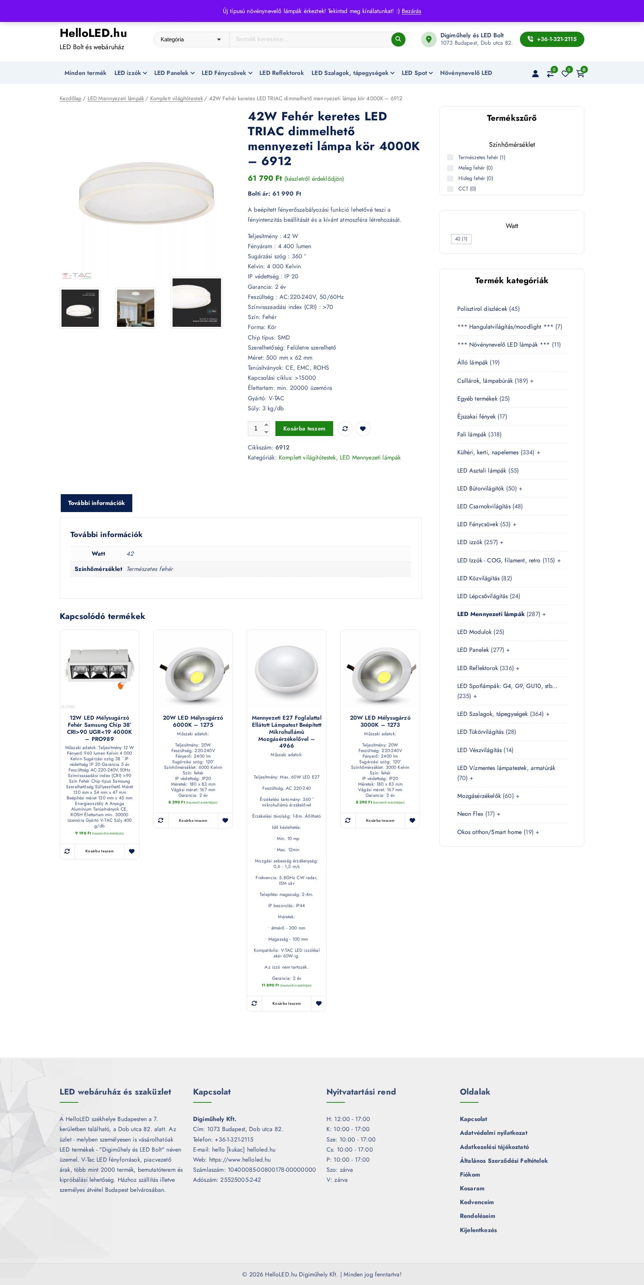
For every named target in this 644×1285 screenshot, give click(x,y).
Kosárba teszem (304, 428)
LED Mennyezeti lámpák (116, 98)
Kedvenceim (477, 1202)
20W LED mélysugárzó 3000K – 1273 (380, 721)
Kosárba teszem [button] (99, 851)
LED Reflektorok (281, 73)
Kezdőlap (70, 98)
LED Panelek (171, 73)
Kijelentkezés (478, 1230)
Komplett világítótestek (176, 98)
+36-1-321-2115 (556, 39)
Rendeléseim (477, 1216)
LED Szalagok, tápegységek (350, 73)
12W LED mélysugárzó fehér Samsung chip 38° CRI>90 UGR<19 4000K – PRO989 (99, 728)
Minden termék (85, 73)
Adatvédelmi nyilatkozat (493, 1132)
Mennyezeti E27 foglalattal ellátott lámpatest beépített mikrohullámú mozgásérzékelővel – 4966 (287, 731)
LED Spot (414, 73)
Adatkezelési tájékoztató (494, 1147)
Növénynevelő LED (466, 73)
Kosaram (472, 1188)
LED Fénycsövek (224, 73)
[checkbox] (461, 239)
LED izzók (127, 73)
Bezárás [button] (411, 11)
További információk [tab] (96, 503)
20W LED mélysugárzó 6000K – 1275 (193, 721)
